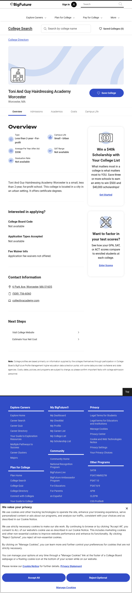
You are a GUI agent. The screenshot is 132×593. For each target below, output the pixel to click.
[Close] (127, 508)
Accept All (34, 577)
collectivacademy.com (25, 300)
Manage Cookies (66, 587)
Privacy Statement (71, 566)
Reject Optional (98, 577)
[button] (115, 15)
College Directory (18, 39)
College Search (20, 28)
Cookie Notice (31, 566)
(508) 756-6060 (21, 293)
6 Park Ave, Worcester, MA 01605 (32, 286)
